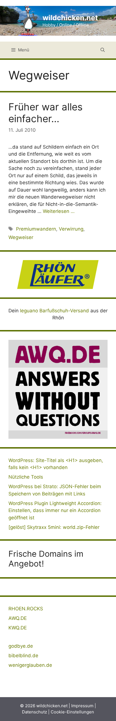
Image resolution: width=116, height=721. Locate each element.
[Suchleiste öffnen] (102, 50)
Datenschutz (34, 712)
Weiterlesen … (59, 211)
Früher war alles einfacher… (45, 112)
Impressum (82, 705)
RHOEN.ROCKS (25, 608)
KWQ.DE (17, 628)
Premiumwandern (36, 229)
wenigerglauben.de (30, 665)
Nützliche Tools (25, 477)
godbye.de (20, 646)
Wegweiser (20, 237)
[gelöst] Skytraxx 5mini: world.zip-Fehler (53, 527)
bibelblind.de (23, 655)
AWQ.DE (17, 618)
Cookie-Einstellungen (72, 712)
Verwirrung (71, 229)
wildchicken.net (70, 17)
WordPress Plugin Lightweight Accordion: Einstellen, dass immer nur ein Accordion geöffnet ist (55, 510)
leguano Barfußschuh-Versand (54, 310)
